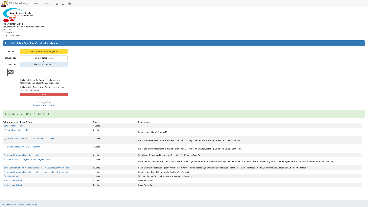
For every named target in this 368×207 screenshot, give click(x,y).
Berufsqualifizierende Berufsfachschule (21, 155)
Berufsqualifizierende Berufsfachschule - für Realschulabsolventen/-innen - (37, 167)
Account (46, 3)
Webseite (7, 29)
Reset (35, 3)
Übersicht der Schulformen (44, 105)
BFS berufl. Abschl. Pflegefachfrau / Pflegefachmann (27, 159)
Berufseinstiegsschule (13, 125)
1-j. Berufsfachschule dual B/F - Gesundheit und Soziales (29, 138)
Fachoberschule (11, 176)
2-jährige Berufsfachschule (16, 130)
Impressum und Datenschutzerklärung (20, 204)
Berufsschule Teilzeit (13, 180)
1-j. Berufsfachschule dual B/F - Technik (22, 146)
